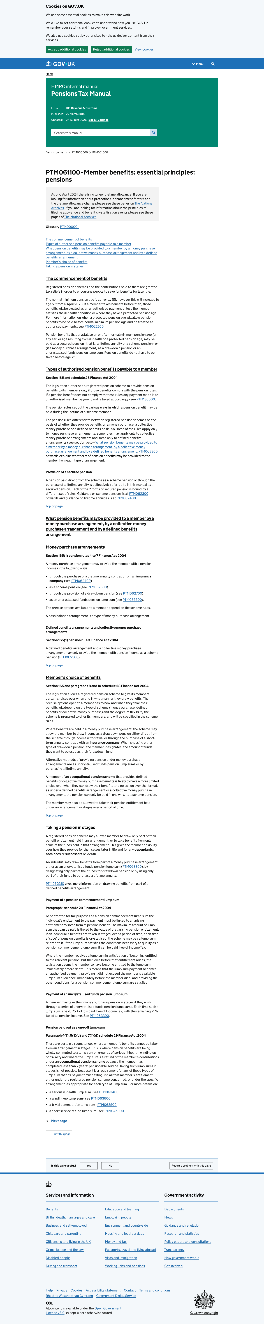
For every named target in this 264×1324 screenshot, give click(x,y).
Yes (92, 1165)
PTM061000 (100, 152)
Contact (130, 1290)
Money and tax (116, 1242)
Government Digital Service (116, 1296)
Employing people (118, 1217)
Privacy (61, 1290)
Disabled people (58, 1258)
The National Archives (80, 217)
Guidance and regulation (182, 1225)
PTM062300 (148, 451)
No (113, 1165)
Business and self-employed (66, 1225)
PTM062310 (55, 884)
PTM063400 (109, 1092)
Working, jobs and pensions (125, 1266)
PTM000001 (69, 227)
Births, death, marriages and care (70, 1217)
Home (49, 73)
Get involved (173, 1266)
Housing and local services (124, 1233)
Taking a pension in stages (65, 266)
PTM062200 (94, 326)
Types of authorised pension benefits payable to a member (88, 244)
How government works (181, 1258)
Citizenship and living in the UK (68, 1242)
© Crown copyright (204, 1313)
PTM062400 (126, 498)
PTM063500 (107, 1105)
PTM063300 (132, 600)
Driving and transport (61, 1266)
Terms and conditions (154, 1290)
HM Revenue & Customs (81, 108)
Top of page (54, 506)
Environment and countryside (126, 1225)
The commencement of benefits (69, 239)
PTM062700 (132, 593)
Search (153, 132)
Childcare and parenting (63, 1233)
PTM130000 (145, 399)
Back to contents (56, 152)
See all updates (98, 119)
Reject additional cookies (111, 49)
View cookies (144, 49)
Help (49, 1290)
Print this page (61, 1134)
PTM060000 (79, 152)
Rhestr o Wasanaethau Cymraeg (69, 1296)
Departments (174, 1209)
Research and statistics (181, 1233)
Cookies (76, 1290)
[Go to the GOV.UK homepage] (60, 64)
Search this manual (68, 133)
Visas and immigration (121, 1258)
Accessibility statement (103, 1290)
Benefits (52, 1209)
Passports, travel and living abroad (130, 1250)
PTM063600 (100, 1098)
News (168, 1217)
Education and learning (122, 1209)
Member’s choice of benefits (66, 262)
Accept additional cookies (67, 49)
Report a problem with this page (191, 1165)
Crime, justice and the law (65, 1250)
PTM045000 (114, 1111)
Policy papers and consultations (187, 1242)
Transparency (174, 1250)
